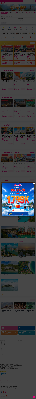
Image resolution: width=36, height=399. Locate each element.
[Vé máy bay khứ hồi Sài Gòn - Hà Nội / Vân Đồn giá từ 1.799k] (18, 199)
